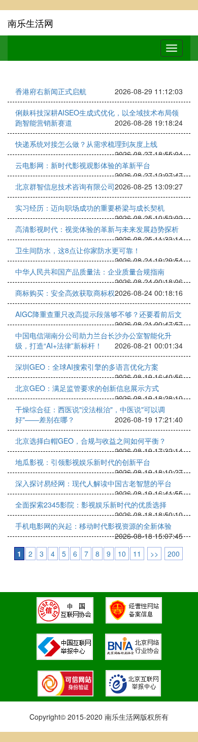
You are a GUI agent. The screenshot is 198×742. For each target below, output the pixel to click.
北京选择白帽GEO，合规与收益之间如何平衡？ (90, 441)
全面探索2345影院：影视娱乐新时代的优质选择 (91, 504)
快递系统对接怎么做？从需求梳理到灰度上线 (86, 144)
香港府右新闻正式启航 (50, 91)
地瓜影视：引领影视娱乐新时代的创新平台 (82, 462)
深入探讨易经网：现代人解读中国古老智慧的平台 (93, 483)
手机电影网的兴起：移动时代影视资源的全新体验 (93, 526)
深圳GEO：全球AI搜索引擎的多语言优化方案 (86, 367)
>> (154, 554)
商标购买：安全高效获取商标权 (65, 293)
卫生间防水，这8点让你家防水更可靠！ (77, 250)
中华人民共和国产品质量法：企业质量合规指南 (89, 271)
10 (122, 554)
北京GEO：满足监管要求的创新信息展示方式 (87, 388)
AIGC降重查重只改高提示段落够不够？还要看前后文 (98, 314)
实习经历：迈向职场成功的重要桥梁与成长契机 (89, 208)
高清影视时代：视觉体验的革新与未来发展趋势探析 (97, 229)
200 (174, 554)
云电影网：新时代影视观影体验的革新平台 (82, 165)
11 (137, 554)
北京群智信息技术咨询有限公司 (65, 186)
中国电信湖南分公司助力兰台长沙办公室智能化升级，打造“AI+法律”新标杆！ (93, 340)
